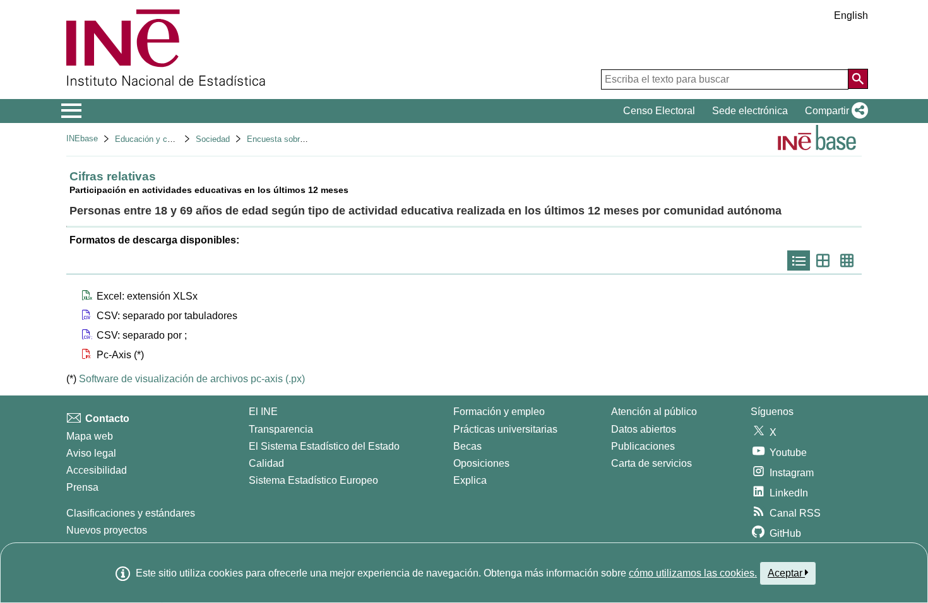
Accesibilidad (96, 470)
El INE (263, 411)
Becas (467, 446)
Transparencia (281, 429)
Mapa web (89, 436)
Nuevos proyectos (106, 530)
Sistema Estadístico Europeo (313, 480)
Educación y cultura (151, 139)
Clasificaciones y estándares (130, 513)
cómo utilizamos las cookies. (693, 573)
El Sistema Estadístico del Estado (324, 446)
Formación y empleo (499, 411)
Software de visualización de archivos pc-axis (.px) (192, 378)
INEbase (82, 138)
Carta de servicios (651, 463)
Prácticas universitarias (505, 429)
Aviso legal (91, 453)
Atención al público (654, 411)
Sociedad (213, 139)
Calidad (266, 463)
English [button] (851, 15)
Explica (470, 480)
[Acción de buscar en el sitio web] (858, 79)
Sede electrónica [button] (750, 110)
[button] (834, 111)
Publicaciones (643, 446)
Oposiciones (481, 463)
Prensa (82, 487)
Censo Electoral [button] (659, 110)
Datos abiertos (643, 429)
